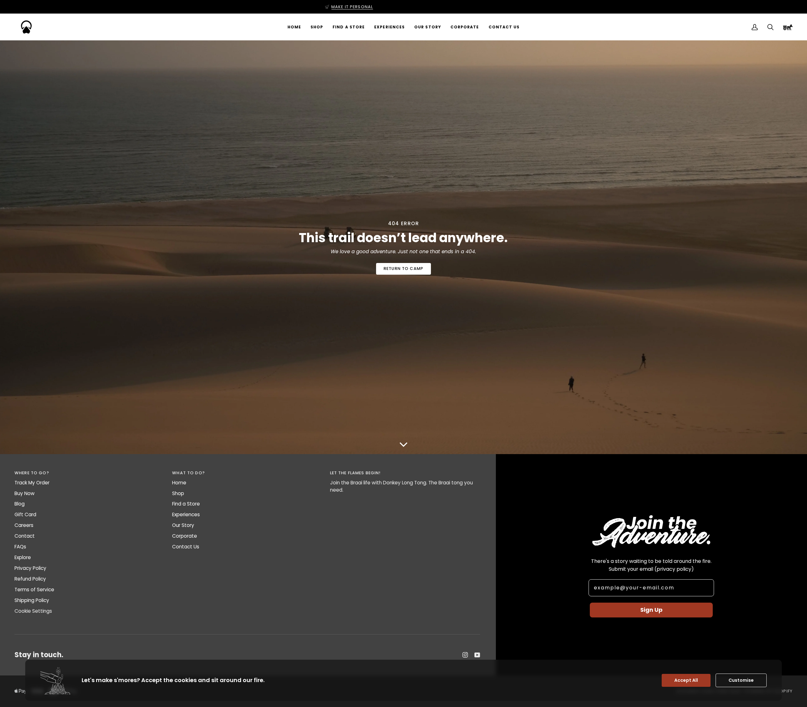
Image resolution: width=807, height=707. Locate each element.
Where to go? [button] (32, 473)
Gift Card (25, 514)
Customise (741, 680)
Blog (20, 503)
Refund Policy (30, 579)
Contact (25, 536)
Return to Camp (403, 268)
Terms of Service (34, 589)
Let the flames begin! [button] (355, 473)
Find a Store (186, 503)
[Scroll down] (403, 444)
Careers (24, 525)
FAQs (20, 546)
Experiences (186, 514)
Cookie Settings (33, 611)
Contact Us (185, 546)
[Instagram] (465, 655)
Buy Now (25, 493)
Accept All (686, 680)
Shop (178, 493)
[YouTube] (477, 655)
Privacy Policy (30, 568)
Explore (23, 557)
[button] (317, 27)
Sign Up (651, 610)
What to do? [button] (188, 473)
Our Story (183, 525)
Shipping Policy (32, 600)
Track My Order (32, 482)
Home (179, 482)
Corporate (184, 536)
